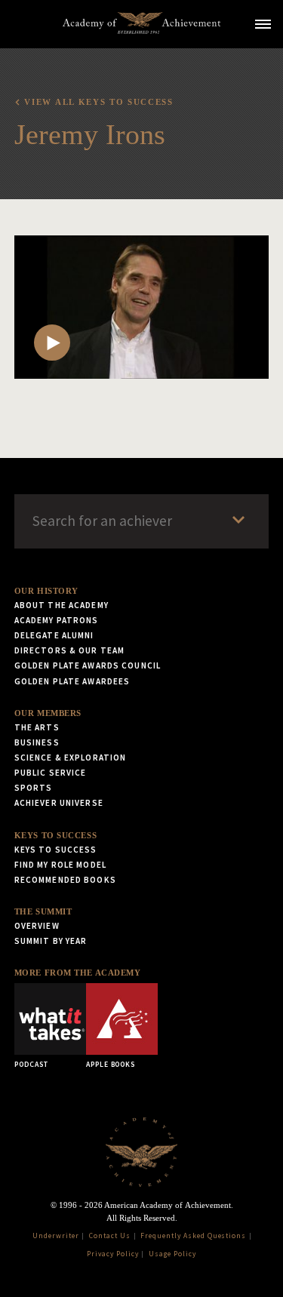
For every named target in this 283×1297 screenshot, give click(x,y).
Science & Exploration (70, 757)
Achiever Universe (58, 803)
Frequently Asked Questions (193, 1235)
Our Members (48, 713)
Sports (33, 787)
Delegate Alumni (54, 635)
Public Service (50, 772)
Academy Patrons (56, 620)
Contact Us (110, 1235)
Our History (46, 590)
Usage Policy (172, 1254)
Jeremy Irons (89, 134)
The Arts (37, 727)
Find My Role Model (60, 864)
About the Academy (61, 605)
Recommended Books (65, 879)
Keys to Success (55, 835)
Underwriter (55, 1235)
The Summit (43, 911)
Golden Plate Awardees (72, 681)
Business (37, 742)
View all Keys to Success (98, 101)
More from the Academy (77, 972)
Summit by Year (51, 941)
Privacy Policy (112, 1254)
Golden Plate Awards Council (87, 665)
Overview (37, 926)
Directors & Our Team (69, 650)
